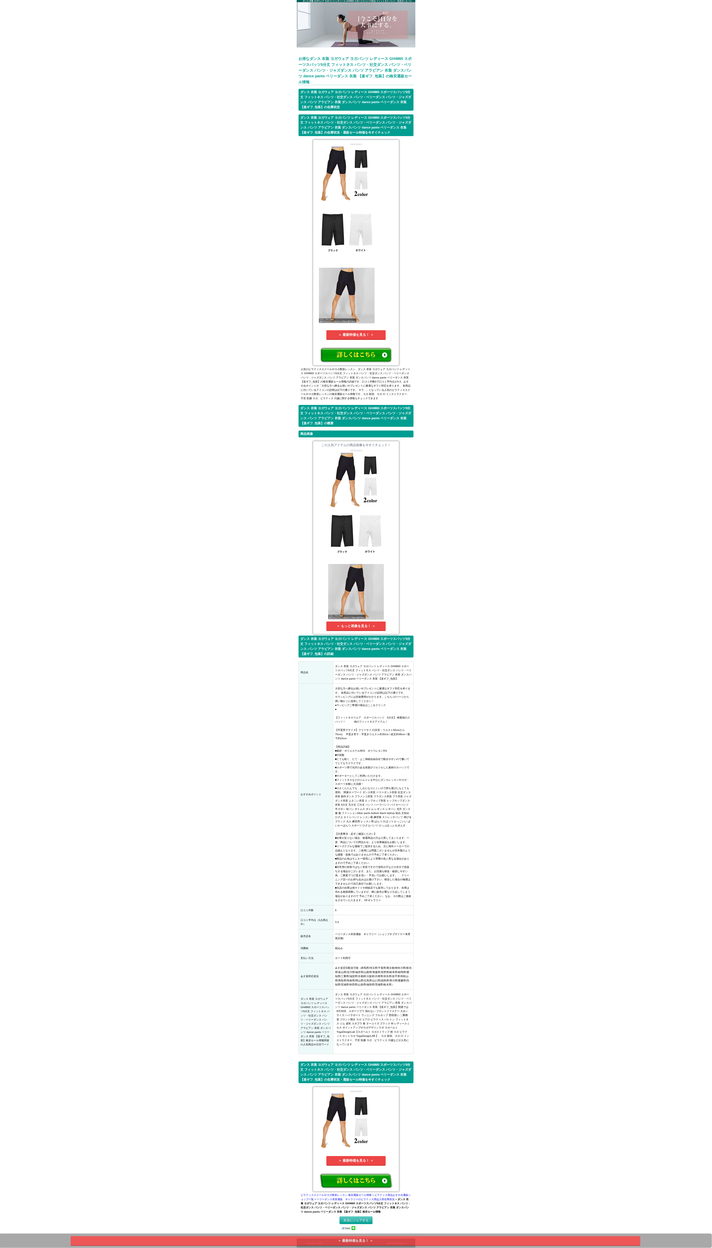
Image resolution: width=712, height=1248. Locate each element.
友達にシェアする (356, 1220)
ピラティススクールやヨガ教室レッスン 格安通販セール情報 (336, 1194)
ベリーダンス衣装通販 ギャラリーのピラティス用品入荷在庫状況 (356, 1199)
